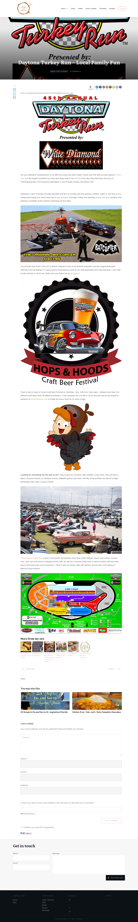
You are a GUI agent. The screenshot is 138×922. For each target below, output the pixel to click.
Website (24, 785)
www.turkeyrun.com (39, 399)
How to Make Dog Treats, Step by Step (25, 655)
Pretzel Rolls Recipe (72, 654)
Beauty (44, 908)
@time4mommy (27, 813)
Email (23, 772)
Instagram (74, 273)
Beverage (45, 910)
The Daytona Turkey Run (31, 558)
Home (15, 900)
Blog (14, 902)
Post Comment (111, 820)
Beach (44, 905)
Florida (64, 71)
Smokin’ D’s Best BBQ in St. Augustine (85, 655)
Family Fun (55, 71)
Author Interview (48, 900)
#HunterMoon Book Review (36, 654)
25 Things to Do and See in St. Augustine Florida (45, 703)
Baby (44, 902)
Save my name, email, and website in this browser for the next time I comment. (58, 803)
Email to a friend (114, 87)
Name (24, 758)
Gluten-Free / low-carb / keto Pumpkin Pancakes (97, 703)
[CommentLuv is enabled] (27, 833)
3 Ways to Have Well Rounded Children (61, 655)
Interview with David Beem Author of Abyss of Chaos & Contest (49, 657)
